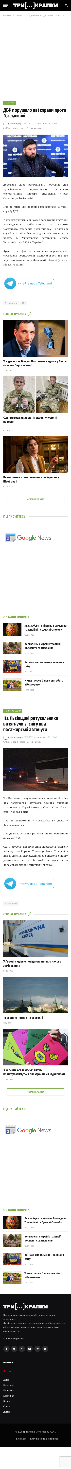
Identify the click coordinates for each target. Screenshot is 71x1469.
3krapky (17, 123)
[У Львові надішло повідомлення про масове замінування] (35, 938)
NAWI (52, 1431)
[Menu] (5, 5)
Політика (10, 103)
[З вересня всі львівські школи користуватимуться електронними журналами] (35, 1047)
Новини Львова (13, 711)
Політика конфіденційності (44, 1438)
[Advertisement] (35, 58)
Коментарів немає (15, 128)
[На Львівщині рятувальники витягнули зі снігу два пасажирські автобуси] (35, 769)
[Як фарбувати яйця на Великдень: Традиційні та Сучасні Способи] (12, 629)
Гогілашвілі (11, 303)
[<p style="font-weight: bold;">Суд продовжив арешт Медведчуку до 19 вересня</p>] (35, 394)
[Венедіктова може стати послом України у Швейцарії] (35, 454)
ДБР (23, 303)
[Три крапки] (35, 5)
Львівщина (11, 903)
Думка (6, 1411)
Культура (8, 1385)
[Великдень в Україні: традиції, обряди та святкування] (12, 648)
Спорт (6, 1406)
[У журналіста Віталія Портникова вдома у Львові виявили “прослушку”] (35, 338)
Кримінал (8, 1395)
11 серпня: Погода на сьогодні (23, 1018)
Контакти (21, 1438)
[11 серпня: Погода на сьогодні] (35, 995)
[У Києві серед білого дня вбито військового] (12, 684)
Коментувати (35, 499)
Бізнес (6, 1401)
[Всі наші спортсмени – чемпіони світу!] (12, 666)
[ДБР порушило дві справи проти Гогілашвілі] (35, 156)
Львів (6, 1379)
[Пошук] (66, 5)
